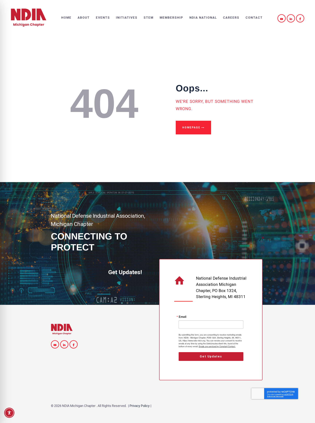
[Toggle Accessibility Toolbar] (9, 413)
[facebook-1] (300, 18)
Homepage (191, 127)
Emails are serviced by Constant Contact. (217, 346)
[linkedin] (291, 18)
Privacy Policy (140, 406)
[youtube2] (282, 18)
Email (182, 316)
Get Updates (211, 356)
